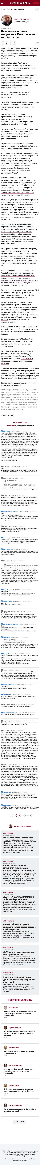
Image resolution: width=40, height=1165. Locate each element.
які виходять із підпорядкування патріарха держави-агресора (17, 361)
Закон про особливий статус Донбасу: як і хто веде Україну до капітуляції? (19, 979)
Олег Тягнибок (21, 19)
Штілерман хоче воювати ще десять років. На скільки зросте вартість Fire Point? (19, 1091)
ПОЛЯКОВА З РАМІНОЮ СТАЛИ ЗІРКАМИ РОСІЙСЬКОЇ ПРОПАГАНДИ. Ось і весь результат (19, 1033)
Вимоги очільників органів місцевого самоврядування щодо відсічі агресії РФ (19, 927)
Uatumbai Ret (7, 805)
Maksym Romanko (8, 654)
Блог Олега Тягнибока (17, 9)
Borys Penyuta (7, 589)
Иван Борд (6, 431)
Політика (8, 415)
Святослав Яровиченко (10, 511)
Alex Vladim (6, 637)
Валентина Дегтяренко (10, 712)
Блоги (4, 9)
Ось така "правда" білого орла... (19, 837)
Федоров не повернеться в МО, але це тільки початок (19, 1052)
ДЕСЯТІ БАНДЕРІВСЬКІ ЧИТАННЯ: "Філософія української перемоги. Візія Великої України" (19, 899)
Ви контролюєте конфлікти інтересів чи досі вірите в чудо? (20, 1110)
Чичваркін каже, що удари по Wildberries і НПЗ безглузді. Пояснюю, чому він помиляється (20, 1013)
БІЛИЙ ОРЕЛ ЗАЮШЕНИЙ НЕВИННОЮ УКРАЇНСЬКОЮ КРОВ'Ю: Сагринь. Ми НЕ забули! (18, 868)
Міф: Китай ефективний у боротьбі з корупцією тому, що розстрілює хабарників (18, 1071)
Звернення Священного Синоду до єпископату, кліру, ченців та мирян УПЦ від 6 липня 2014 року (17, 192)
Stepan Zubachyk (8, 684)
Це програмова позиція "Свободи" (15, 339)
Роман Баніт (7, 694)
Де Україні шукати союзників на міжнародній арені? (19, 953)
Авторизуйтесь (11, 426)
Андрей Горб (7, 792)
